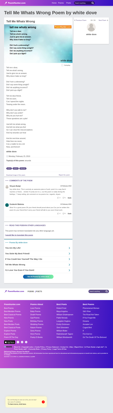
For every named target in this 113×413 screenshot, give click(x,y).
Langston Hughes (63, 321)
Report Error (79, 347)
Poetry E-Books (36, 337)
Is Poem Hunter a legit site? (94, 347)
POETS (39, 291)
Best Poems (9, 308)
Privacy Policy (46, 349)
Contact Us (64, 347)
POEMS (31, 291)
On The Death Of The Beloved (94, 337)
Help (71, 347)
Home (54, 3)
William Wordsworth (64, 337)
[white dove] (91, 27)
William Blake (61, 331)
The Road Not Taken (91, 315)
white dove (11, 151)
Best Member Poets (11, 324)
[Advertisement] (33, 390)
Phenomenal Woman (91, 308)
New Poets (8, 321)
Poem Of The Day (11, 337)
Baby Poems (35, 311)
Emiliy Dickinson (63, 324)
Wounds (22, 168)
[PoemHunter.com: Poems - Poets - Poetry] (14, 3)
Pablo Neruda (61, 318)
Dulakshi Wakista (17, 204)
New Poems (9, 318)
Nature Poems (36, 327)
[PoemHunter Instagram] (26, 342)
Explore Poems (10, 331)
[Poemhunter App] (9, 342)
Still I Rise (87, 311)
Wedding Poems (36, 324)
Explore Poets (9, 334)
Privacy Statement (52, 347)
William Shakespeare (64, 315)
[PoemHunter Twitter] (22, 342)
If (83, 331)
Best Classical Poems (12, 315)
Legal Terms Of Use (59, 349)
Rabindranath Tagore (64, 334)
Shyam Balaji (15, 186)
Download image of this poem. (16, 175)
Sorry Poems (35, 331)
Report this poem (64, 175)
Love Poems (35, 308)
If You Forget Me (89, 318)
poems (16, 168)
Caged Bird (87, 327)
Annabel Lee (88, 324)
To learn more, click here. (17, 404)
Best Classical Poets (12, 327)
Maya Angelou (62, 311)
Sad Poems (35, 318)
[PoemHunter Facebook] (18, 342)
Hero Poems (35, 334)
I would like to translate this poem (19, 235)
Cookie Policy (40, 347)
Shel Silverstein (62, 327)
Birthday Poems (36, 321)
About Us (17, 347)
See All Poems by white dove (38, 276)
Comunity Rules (34, 349)
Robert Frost (61, 308)
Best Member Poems (12, 311)
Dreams (86, 321)
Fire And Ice (87, 334)
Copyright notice (27, 347)
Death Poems (35, 315)
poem (9, 168)
